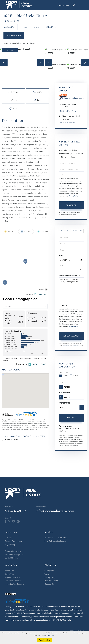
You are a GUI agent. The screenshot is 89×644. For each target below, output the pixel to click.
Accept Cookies (44, 640)
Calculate (71, 417)
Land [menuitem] (7, 548)
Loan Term (63, 372)
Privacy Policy (73, 196)
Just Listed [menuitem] (9, 538)
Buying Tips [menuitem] (9, 570)
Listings (12, 436)
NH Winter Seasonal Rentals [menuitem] (55, 538)
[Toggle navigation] (81, 5)
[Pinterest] (18, 521)
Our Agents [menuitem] (49, 570)
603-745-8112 (67, 111)
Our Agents (71, 123)
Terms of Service (76, 345)
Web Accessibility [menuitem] (51, 581)
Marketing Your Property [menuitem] (14, 584)
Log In (67, 5)
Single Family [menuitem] (10, 544)
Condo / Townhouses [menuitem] (13, 541)
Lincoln (34, 436)
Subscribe (71, 205)
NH (19, 436)
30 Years (65, 376)
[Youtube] (13, 521)
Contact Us (62, 123)
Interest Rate (64, 403)
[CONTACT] (13, 35)
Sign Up (59, 5)
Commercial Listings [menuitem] (13, 551)
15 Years (76, 376)
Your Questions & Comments (69, 275)
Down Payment (65, 393)
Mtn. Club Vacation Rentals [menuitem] (55, 541)
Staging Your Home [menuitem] (12, 577)
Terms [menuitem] (46, 574)
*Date (61, 256)
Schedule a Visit (77, 230)
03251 (42, 436)
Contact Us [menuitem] (49, 584)
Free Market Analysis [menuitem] (13, 581)
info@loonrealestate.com (55, 511)
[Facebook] (5, 521)
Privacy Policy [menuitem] (49, 577)
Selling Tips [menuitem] (9, 574)
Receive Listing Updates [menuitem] (14, 554)
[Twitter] (9, 521)
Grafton (26, 436)
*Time (61, 265)
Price (61, 382)
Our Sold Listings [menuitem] (11, 558)
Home (4, 436)
